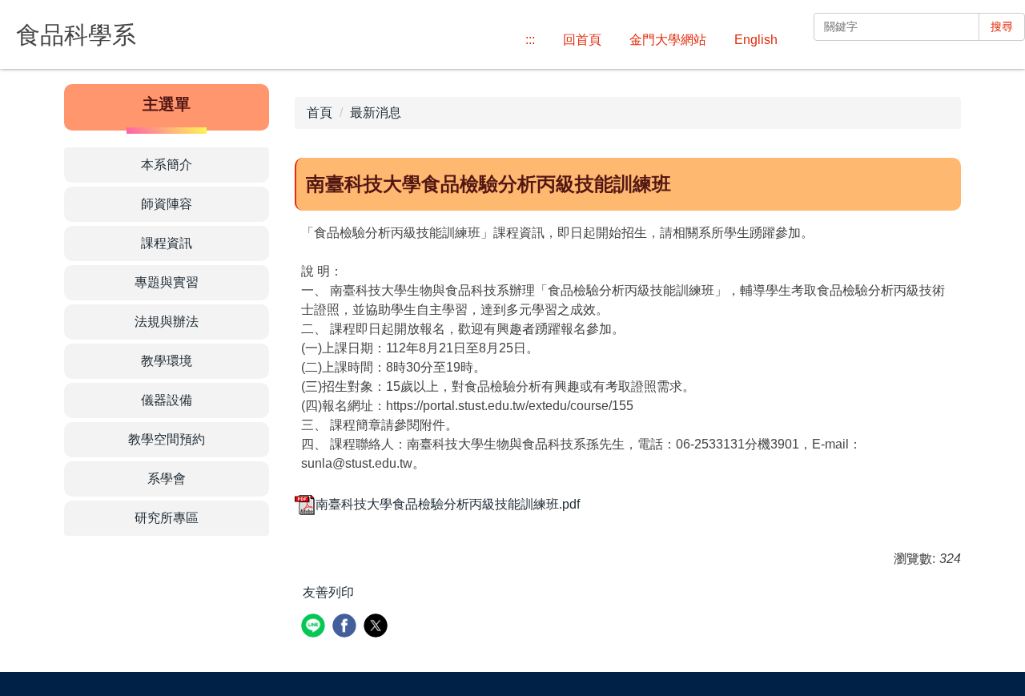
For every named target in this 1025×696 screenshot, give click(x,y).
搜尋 (1002, 26)
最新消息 (375, 112)
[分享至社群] (315, 628)
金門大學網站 (667, 39)
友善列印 (328, 592)
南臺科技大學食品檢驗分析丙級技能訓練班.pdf (448, 504)
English (756, 39)
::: (530, 39)
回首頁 (582, 39)
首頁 (319, 112)
